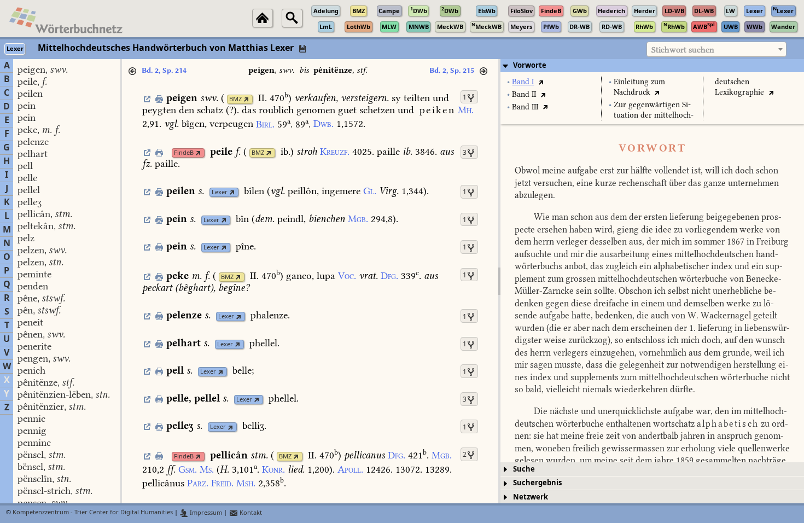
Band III (525, 107)
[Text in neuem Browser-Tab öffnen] (540, 81)
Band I (523, 81)
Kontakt (250, 513)
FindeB (184, 153)
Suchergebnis (537, 483)
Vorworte (529, 65)
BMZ (235, 99)
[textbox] (716, 49)
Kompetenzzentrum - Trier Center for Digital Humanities (93, 513)
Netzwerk (530, 497)
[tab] (652, 65)
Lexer (220, 192)
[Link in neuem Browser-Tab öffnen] (246, 99)
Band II (524, 94)
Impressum (205, 513)
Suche (524, 469)
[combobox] (716, 49)
